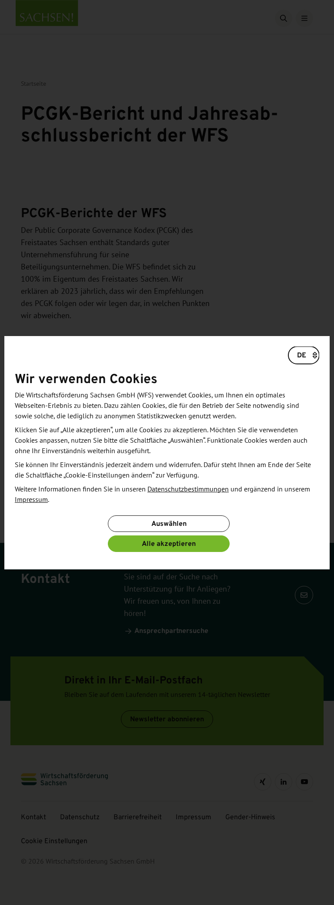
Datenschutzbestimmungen (188, 489)
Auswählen (169, 523)
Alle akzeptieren (169, 543)
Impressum (31, 500)
